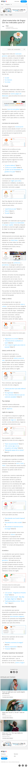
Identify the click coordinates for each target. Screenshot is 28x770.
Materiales (16, 754)
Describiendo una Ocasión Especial (14, 518)
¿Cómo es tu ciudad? (10, 167)
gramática (5, 560)
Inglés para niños (16, 181)
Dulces (7, 211)
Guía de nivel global (13, 109)
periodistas (5, 265)
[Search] (26, 4)
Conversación (19, 126)
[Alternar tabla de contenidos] (14, 49)
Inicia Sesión (17, 1)
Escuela (7, 213)
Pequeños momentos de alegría (14, 642)
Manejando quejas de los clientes (14, 450)
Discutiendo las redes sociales (13, 522)
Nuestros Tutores (4, 756)
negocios (13, 420)
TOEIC (4, 465)
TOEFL (22, 463)
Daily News (14, 240)
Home (2, 4)
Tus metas (7, 82)
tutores (13, 534)
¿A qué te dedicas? (10, 165)
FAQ (14, 756)
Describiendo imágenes (17, 616)
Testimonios (3, 754)
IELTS (18, 463)
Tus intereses (8, 80)
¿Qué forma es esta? (10, 209)
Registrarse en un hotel (11, 338)
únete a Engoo (19, 662)
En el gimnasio (9, 393)
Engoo (2, 14)
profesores (17, 263)
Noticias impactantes (11, 646)
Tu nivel (7, 78)
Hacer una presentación (11, 444)
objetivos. (10, 408)
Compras (7, 649)
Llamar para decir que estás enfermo (15, 388)
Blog (6, 14)
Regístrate (24, 1)
